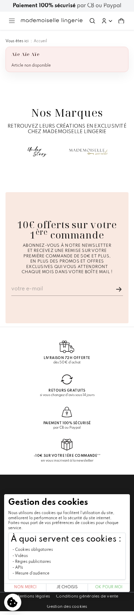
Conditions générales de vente (87, 596)
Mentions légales (33, 596)
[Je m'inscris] (119, 289)
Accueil (40, 41)
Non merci (25, 587)
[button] (107, 21)
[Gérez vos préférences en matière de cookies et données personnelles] (12, 602)
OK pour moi (108, 587)
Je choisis (67, 587)
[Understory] (37, 151)
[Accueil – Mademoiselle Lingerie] (51, 20)
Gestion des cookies (67, 607)
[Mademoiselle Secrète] (89, 151)
